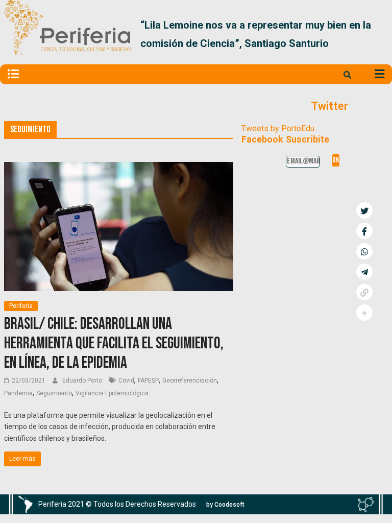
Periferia (21, 306)
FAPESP (148, 380)
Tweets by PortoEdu (277, 128)
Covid (126, 380)
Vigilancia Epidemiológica (112, 393)
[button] (376, 34)
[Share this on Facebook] (364, 231)
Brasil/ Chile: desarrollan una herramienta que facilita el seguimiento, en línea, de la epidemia (114, 343)
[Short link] (364, 292)
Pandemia (18, 393)
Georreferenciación (189, 380)
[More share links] (364, 312)
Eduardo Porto (83, 380)
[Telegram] (364, 272)
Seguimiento (54, 393)
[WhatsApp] (364, 251)
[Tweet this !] (364, 210)
